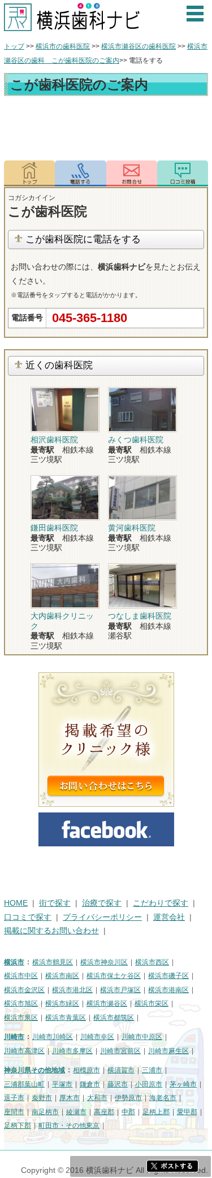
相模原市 (86, 1070)
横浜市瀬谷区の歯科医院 (138, 46)
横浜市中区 (21, 976)
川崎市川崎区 (52, 1037)
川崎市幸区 (97, 1037)
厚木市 (69, 1098)
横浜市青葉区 (65, 1017)
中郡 (128, 1112)
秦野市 (42, 1098)
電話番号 (80, 173)
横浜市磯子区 (168, 976)
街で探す (55, 903)
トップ (14, 46)
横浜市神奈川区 (104, 962)
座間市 (14, 1112)
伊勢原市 (128, 1098)
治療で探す (102, 903)
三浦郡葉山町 (24, 1084)
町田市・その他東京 (68, 1125)
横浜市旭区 (21, 1003)
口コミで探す (27, 917)
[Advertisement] (106, 130)
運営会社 (169, 917)
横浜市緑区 (62, 1003)
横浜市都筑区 (113, 1017)
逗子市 (14, 1098)
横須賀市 (121, 1070)
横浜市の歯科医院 (63, 46)
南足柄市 (45, 1112)
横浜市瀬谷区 (106, 1003)
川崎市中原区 (142, 1037)
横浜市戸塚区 (120, 990)
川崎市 (14, 1037)
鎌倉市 (90, 1084)
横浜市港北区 (72, 990)
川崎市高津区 (24, 1051)
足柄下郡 (17, 1125)
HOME (16, 903)
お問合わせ (131, 173)
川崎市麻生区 (168, 1051)
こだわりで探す (160, 903)
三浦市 (152, 1070)
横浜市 (14, 962)
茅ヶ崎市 (183, 1084)
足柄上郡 (156, 1112)
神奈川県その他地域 (34, 1070)
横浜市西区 (152, 962)
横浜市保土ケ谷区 (113, 976)
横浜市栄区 (151, 1003)
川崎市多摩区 (72, 1051)
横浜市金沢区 (24, 990)
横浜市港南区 (168, 990)
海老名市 (162, 1098)
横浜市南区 (62, 976)
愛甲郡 (187, 1112)
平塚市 (62, 1084)
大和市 (97, 1098)
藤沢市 (117, 1084)
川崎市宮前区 (120, 1051)
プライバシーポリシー (102, 917)
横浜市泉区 (21, 1017)
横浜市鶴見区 (52, 962)
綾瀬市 (76, 1112)
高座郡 (104, 1112)
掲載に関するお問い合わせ (51, 931)
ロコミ (182, 173)
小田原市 (148, 1084)
